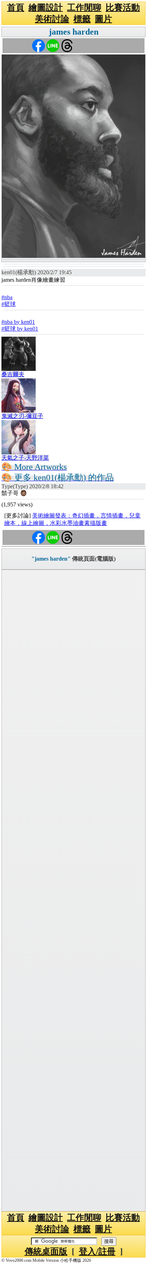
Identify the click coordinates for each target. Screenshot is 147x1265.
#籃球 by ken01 (19, 329)
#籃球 (8, 304)
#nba (6, 297)
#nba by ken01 (18, 322)
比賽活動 (123, 7)
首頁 (15, 7)
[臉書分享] (38, 45)
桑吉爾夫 (12, 374)
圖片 (103, 19)
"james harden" (51, 559)
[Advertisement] (73, 890)
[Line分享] (52, 45)
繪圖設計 (46, 7)
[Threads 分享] (67, 45)
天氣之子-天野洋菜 (25, 458)
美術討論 (52, 19)
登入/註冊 (97, 1251)
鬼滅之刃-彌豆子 (22, 416)
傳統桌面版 (46, 1251)
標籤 (82, 19)
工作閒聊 (84, 7)
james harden (73, 31)
